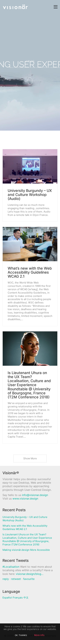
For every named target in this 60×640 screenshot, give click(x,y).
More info (39, 635)
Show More (30, 458)
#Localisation (10, 566)
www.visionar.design (25, 498)
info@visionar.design (35, 495)
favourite (28, 579)
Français (18, 597)
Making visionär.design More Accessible (26, 549)
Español (7, 597)
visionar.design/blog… (29, 574)
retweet (16, 579)
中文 (26, 597)
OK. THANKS (21, 635)
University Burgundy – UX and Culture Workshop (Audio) (30, 195)
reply (5, 579)
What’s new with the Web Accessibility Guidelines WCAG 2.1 (30, 272)
